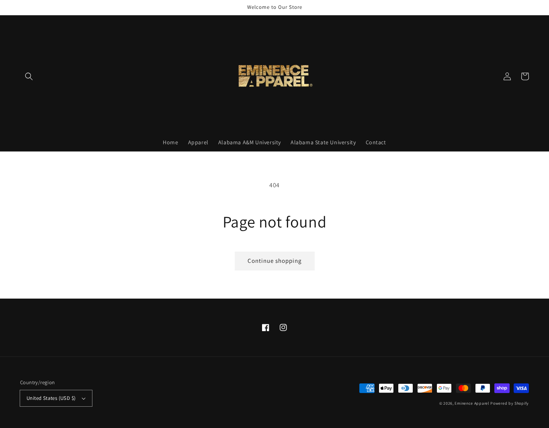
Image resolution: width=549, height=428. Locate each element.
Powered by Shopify (509, 403)
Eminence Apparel (472, 403)
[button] (29, 76)
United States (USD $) (51, 398)
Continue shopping (275, 260)
